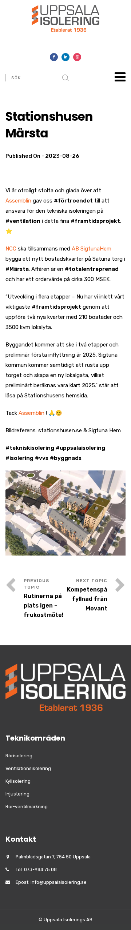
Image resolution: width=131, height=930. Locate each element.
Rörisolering (18, 755)
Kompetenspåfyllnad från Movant (87, 599)
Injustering (17, 794)
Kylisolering (18, 781)
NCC (10, 248)
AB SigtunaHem (91, 248)
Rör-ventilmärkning (26, 806)
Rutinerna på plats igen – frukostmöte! (44, 605)
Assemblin (18, 200)
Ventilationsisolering (28, 768)
